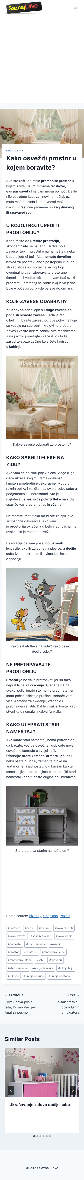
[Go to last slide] (11, 1090)
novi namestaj (36, 944)
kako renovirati (41, 936)
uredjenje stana (59, 976)
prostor (13, 952)
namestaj (14, 944)
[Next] (73, 1090)
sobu (40, 960)
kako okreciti (64, 928)
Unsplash (50, 916)
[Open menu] (75, 8)
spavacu (55, 960)
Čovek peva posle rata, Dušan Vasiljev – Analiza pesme (21, 1004)
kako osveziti (17, 936)
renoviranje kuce (53, 952)
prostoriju (30, 952)
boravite (14, 928)
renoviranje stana (20, 960)
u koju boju (65, 968)
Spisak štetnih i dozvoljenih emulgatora (67, 1004)
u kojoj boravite (42, 968)
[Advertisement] (42, 59)
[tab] (34, 1136)
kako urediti (64, 936)
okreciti (55, 944)
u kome (13, 976)
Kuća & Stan (15, 150)
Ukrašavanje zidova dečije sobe (39, 1104)
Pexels (65, 916)
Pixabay (35, 916)
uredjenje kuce (34, 976)
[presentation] (42, 1072)
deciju (29, 928)
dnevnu (44, 928)
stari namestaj (18, 968)
